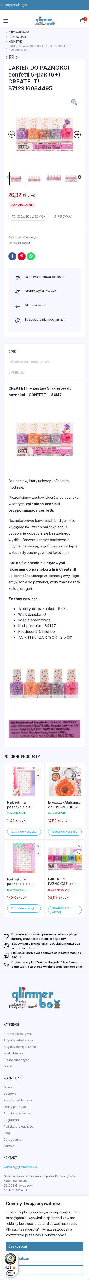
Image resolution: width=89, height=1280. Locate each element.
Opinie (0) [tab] (17, 372)
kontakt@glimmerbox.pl (20, 1167)
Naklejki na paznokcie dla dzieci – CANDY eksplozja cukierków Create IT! (21, 881)
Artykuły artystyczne (18, 1040)
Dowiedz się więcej (60, 910)
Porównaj (65, 216)
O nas (8, 1087)
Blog (7, 1133)
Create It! (24, 243)
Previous (9, 177)
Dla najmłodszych (16, 1060)
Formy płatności (15, 1107)
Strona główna (19, 32)
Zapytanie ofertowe (18, 1113)
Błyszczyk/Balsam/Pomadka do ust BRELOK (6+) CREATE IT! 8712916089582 (65, 804)
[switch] (10, 1273)
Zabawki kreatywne (18, 1034)
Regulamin (11, 1120)
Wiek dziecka (13, 1053)
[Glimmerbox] (45, 21)
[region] (44, 1238)
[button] (28, 217)
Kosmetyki (15, 41)
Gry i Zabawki (18, 37)
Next (79, 177)
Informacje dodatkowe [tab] (29, 362)
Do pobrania (13, 1139)
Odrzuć (14, 1270)
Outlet (8, 1066)
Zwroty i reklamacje (18, 1100)
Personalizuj (18, 1258)
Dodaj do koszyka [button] (23, 831)
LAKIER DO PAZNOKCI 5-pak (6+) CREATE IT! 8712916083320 (61, 881)
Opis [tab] (12, 351)
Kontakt (9, 1146)
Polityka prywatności (19, 1126)
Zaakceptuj (17, 1246)
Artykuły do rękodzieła (20, 1047)
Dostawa (10, 1093)
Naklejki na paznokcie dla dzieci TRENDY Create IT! (19, 804)
